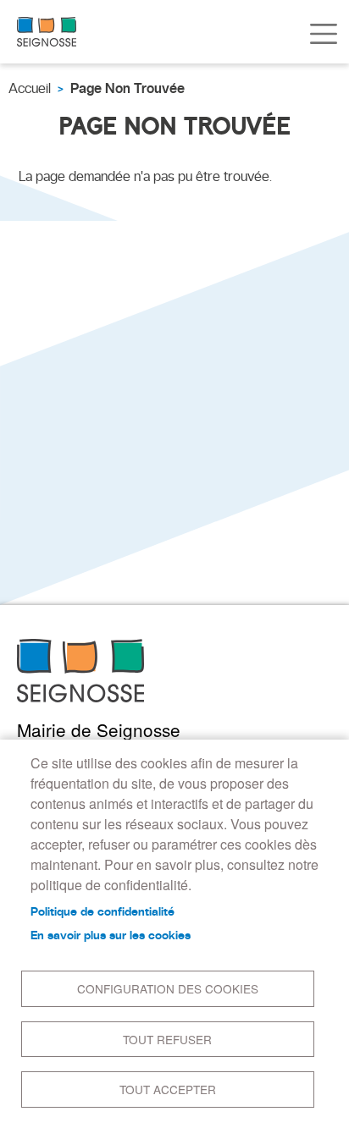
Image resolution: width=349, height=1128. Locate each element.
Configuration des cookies (167, 988)
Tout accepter (167, 1089)
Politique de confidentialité (102, 911)
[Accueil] (46, 31)
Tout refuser (167, 1039)
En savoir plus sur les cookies (110, 935)
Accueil (29, 88)
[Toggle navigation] (324, 34)
